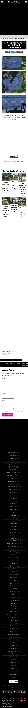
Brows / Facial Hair (12, 472)
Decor (13, 588)
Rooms (12, 628)
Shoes (12, 631)
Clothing (11, 484)
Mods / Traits (12, 580)
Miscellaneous (13, 461)
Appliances (13, 586)
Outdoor (13, 526)
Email (3, 400)
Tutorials (12, 671)
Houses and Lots (10, 37)
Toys (12, 668)
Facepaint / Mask (13, 569)
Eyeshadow (12, 566)
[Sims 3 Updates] (14, 692)
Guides (13, 535)
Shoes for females (13, 634)
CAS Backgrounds (13, 481)
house (13, 161)
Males (13, 645)
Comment (5, 378)
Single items (12, 529)
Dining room (13, 509)
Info (25, 700)
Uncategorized (13, 674)
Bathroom (13, 503)
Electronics (13, 591)
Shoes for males (13, 637)
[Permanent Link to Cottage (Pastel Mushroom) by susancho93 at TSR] (6, 204)
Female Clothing (12, 486)
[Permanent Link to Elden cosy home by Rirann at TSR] (14, 203)
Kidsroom (13, 515)
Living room (13, 521)
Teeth (12, 660)
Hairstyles (12, 538)
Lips (13, 572)
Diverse (12, 492)
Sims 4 (16, 165)
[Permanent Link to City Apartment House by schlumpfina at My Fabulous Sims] (22, 181)
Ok (21, 700)
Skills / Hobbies (12, 648)
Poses (12, 626)
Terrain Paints (12, 662)
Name (4, 393)
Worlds (13, 677)
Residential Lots (19, 37)
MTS (11, 165)
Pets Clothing (13, 620)
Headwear (13, 455)
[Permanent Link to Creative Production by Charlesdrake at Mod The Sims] (6, 180)
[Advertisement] (14, 20)
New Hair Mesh (13, 540)
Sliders (13, 654)
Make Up (12, 557)
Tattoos (12, 657)
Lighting (13, 594)
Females (12, 642)
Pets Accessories (14, 617)
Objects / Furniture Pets (14, 614)
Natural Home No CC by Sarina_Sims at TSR (14, 186)
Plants (12, 623)
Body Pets (14, 608)
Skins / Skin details (12, 651)
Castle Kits (7, 161)
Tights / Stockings (13, 467)
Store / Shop (13, 552)
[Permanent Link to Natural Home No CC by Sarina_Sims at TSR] (14, 180)
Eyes (12, 495)
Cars (12, 478)
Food (12, 498)
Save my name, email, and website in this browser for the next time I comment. (13, 410)
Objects (11, 583)
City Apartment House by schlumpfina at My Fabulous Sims (22, 189)
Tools (12, 665)
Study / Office (13, 532)
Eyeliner (13, 563)
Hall (14, 512)
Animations (13, 469)
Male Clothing (13, 489)
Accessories (11, 452)
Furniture (12, 501)
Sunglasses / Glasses (13, 464)
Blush (13, 560)
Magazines (13, 555)
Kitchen (13, 518)
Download (13, 156)
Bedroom (13, 506)
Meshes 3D (13, 577)
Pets (12, 606)
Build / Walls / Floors (12, 475)
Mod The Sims (20, 161)
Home (3, 37)
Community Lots (13, 546)
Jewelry (12, 458)
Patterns (12, 603)
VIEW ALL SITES (13, 681)
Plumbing (13, 600)
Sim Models (12, 640)
